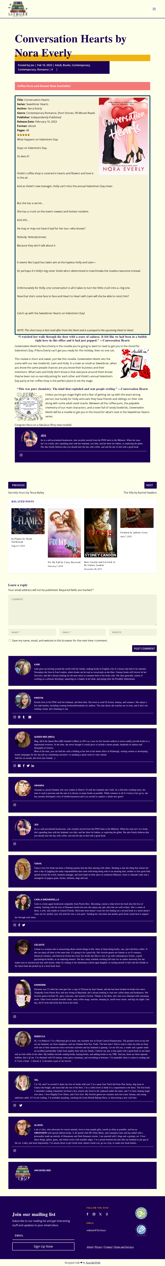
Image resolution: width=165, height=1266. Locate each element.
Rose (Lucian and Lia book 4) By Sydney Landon (99, 563)
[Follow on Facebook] (87, 1214)
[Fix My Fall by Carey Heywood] (64, 533)
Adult (58, 65)
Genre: (21, 113)
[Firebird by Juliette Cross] (136, 518)
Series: (21, 104)
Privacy (98, 1247)
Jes (32, 65)
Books (67, 65)
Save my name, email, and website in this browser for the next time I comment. (60, 640)
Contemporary (81, 65)
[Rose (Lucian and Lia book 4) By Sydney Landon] (100, 533)
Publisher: (23, 117)
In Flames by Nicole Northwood (21, 540)
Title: (20, 100)
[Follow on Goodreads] (106, 1214)
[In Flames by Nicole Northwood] (27, 521)
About (90, 1247)
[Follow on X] (100, 1214)
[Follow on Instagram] (94, 1214)
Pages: (21, 130)
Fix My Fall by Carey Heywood (64, 562)
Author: (22, 108)
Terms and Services (123, 1247)
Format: (22, 126)
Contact (108, 1247)
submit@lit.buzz (96, 1230)
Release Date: (25, 121)
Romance (43, 69)
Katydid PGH (93, 1262)
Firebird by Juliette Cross (133, 532)
